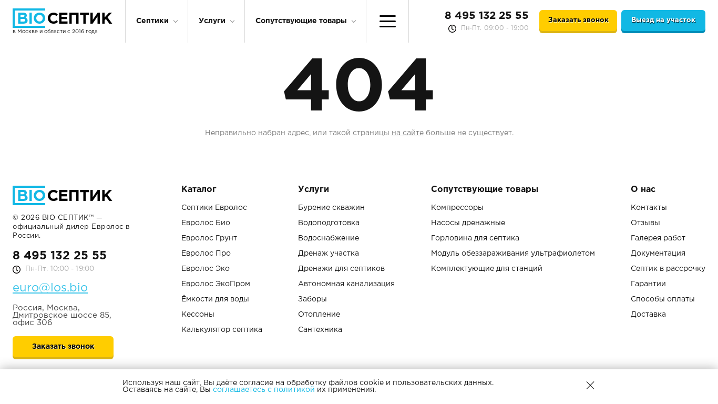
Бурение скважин (331, 208)
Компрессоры (457, 208)
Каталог (199, 190)
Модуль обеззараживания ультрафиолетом (513, 253)
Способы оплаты (663, 299)
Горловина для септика (475, 238)
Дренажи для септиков (341, 269)
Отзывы (645, 223)
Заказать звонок (578, 20)
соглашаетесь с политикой (264, 390)
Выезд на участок (663, 20)
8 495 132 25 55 (487, 16)
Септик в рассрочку (668, 269)
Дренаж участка (328, 253)
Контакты (649, 208)
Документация (658, 253)
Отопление (319, 314)
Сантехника (320, 330)
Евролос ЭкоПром (215, 284)
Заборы (312, 299)
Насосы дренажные (468, 223)
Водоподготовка (329, 223)
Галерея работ (658, 238)
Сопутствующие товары (301, 21)
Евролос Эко (205, 269)
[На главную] (62, 18)
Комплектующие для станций (486, 269)
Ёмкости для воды (215, 299)
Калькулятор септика (221, 330)
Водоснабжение (328, 238)
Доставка (648, 314)
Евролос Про (206, 253)
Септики (152, 21)
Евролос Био (205, 223)
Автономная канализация (346, 284)
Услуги (212, 21)
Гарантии (648, 284)
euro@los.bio (50, 288)
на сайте (408, 133)
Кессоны (197, 314)
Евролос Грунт (209, 238)
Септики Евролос (214, 208)
